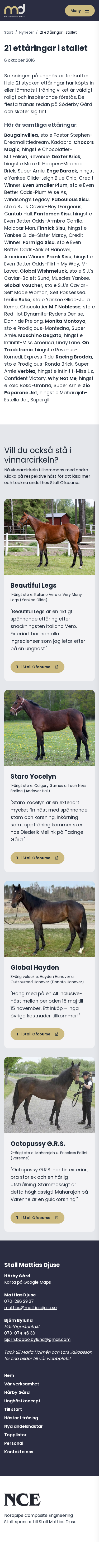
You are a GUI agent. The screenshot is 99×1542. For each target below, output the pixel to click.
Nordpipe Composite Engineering (38, 1515)
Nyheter (26, 32)
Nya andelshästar (23, 1426)
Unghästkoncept (22, 1401)
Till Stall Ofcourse (33, 667)
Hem (9, 1375)
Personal (13, 1443)
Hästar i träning (21, 1418)
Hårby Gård (17, 1392)
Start (8, 32)
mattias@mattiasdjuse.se (30, 1308)
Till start (13, 1409)
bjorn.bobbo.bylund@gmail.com (37, 1339)
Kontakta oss (18, 1452)
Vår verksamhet (21, 1384)
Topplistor (15, 1435)
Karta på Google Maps (27, 1282)
